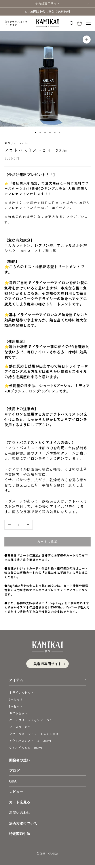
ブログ (14, 770)
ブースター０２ (20, 727)
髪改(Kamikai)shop (19, 143)
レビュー (16, 791)
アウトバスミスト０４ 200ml (30, 740)
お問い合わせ (19, 812)
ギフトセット (18, 713)
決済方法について (23, 823)
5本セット (16, 706)
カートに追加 (47, 541)
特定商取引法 (19, 833)
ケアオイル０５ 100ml (25, 747)
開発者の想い (19, 760)
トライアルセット (21, 692)
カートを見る (19, 802)
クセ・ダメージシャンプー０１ (30, 720)
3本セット (16, 699)
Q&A (12, 781)
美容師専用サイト (47, 3)
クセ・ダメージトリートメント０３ (34, 734)
